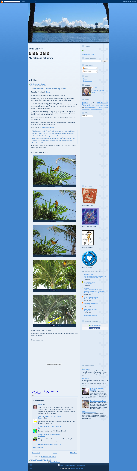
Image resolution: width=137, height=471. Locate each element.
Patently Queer (88, 274)
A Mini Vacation (88, 283)
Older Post (73, 453)
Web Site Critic (102, 105)
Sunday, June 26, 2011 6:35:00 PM (49, 434)
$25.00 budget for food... (89, 412)
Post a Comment (38, 447)
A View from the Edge (90, 309)
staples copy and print (96, 109)
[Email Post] (32, 395)
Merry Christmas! (88, 310)
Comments (87, 71)
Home (55, 453)
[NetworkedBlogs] (95, 325)
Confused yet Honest (90, 315)
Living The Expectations (91, 297)
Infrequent (87, 304)
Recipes (101, 107)
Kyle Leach (41, 436)
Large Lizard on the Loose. (98, 401)
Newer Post (36, 453)
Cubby (40, 418)
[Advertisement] (95, 151)
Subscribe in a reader (88, 54)
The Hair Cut (85, 378)
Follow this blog (94, 328)
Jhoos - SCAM (86, 369)
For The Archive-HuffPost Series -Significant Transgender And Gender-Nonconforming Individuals (94, 291)
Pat (39, 428)
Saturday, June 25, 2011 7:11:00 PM (49, 416)
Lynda (40, 404)
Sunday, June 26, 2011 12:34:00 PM (49, 426)
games (85, 102)
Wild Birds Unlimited (47, 127)
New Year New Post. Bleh (91, 298)
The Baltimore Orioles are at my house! (49, 89)
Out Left (86, 288)
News (48, 92)
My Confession (87, 81)
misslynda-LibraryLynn (91, 303)
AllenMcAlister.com (77, 468)
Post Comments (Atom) (48, 457)
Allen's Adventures (89, 282)
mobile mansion (90, 107)
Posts (86, 68)
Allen (95, 87)
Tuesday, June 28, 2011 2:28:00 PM (49, 444)
